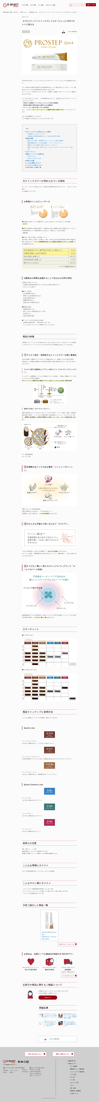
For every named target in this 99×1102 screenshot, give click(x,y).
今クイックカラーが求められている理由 (38, 131)
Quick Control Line (34, 158)
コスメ (72, 1085)
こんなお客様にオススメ (33, 163)
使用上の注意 (30, 160)
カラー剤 (33, 5)
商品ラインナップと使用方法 (35, 154)
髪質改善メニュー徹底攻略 (77, 1069)
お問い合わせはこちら (35, 1054)
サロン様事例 (73, 1066)
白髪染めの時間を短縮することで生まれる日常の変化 (44, 136)
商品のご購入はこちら (62, 1054)
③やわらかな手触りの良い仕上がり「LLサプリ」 (43, 145)
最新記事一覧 (33, 12)
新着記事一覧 (71, 1060)
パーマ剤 (40, 5)
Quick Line (31, 156)
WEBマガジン (24, 12)
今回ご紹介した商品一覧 (33, 167)
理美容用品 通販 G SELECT (11, 12)
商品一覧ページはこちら (66, 944)
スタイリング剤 (50, 5)
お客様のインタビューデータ (36, 134)
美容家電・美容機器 (75, 1090)
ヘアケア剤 (24, 5)
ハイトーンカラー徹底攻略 (77, 1071)
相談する (48, 997)
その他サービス (74, 1093)
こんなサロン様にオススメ (34, 165)
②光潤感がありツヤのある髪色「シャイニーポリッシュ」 (45, 143)
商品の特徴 (29, 138)
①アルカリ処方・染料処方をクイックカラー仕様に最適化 (45, 140)
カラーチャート (31, 152)
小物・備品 (73, 1088)
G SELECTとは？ (68, 976)
